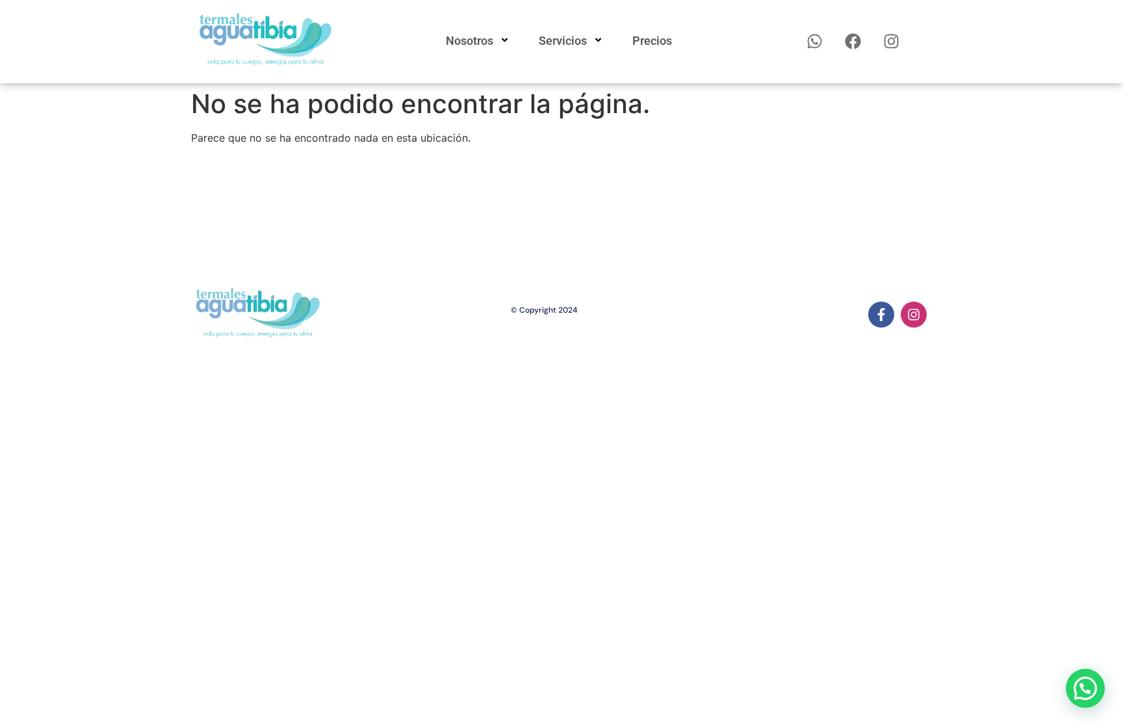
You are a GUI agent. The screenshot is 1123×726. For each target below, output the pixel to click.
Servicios (563, 40)
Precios (652, 40)
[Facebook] (853, 41)
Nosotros (469, 40)
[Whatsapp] (815, 41)
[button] (1085, 688)
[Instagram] (891, 41)
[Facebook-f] (881, 315)
